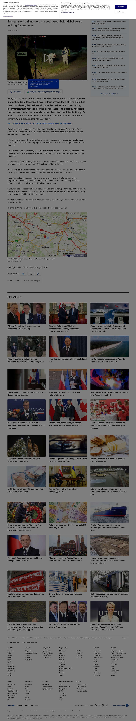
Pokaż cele (121, 12)
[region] (68, 9)
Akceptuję (121, 6)
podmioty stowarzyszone (31, 5)
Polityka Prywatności (8, 16)
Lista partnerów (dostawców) (67, 12)
